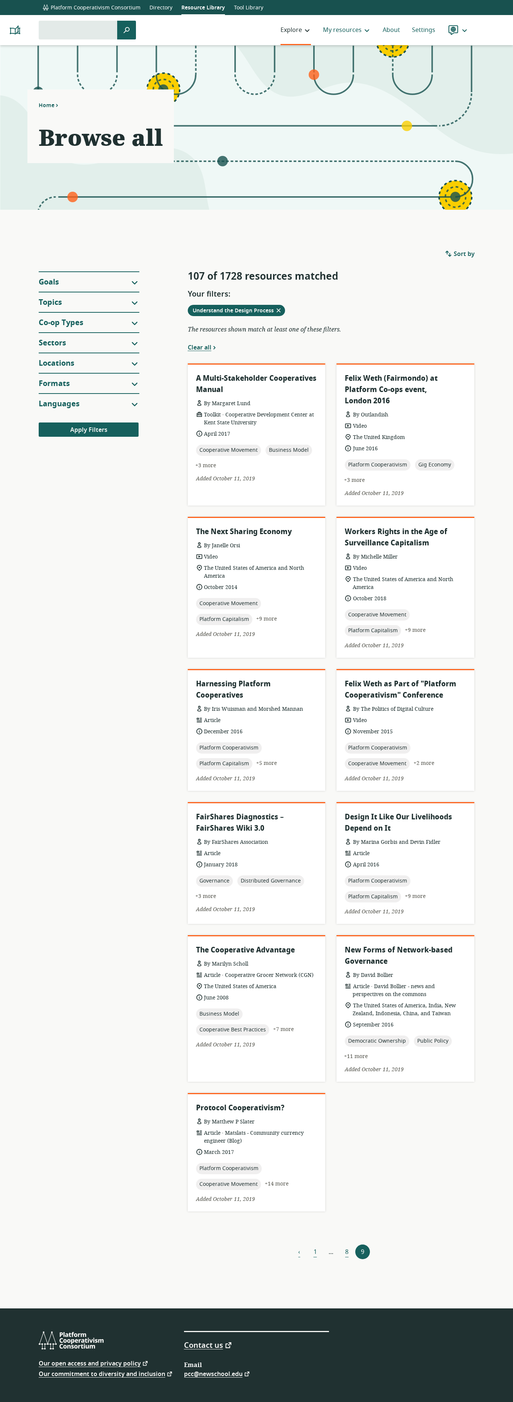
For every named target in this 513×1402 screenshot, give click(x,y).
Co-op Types (61, 322)
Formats (54, 383)
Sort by (463, 254)
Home (46, 105)
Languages (59, 403)
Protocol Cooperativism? (240, 1107)
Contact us (203, 1344)
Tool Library (248, 8)
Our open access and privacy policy (90, 1363)
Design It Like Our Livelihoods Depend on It (398, 823)
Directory (160, 8)
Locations (56, 363)
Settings (423, 30)
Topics (50, 302)
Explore (291, 30)
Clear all (199, 347)
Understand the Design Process (238, 311)
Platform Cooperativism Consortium (94, 8)
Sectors (52, 343)
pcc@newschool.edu (213, 1373)
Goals (49, 282)
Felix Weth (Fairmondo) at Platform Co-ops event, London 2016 (391, 389)
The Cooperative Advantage (245, 950)
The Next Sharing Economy (244, 531)
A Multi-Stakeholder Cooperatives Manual (256, 384)
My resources (342, 30)
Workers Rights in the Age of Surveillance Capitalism (396, 537)
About (391, 30)
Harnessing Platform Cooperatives (233, 689)
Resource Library (203, 8)
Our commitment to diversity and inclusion (102, 1373)
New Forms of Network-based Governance (399, 956)
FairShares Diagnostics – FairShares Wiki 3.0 (240, 823)
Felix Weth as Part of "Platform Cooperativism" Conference (400, 689)
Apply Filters (88, 430)
